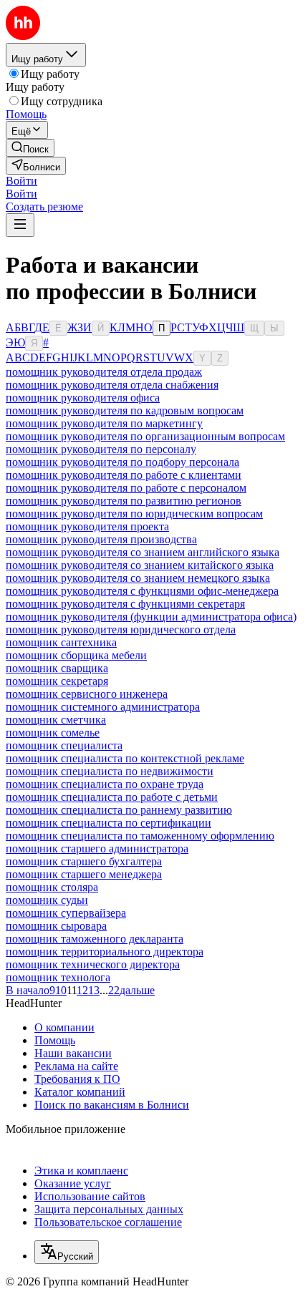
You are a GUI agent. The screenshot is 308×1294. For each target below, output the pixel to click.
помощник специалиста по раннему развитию (119, 810)
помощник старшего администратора (97, 848)
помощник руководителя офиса (83, 397)
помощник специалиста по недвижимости (109, 771)
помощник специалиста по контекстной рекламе (125, 758)
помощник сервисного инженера (87, 694)
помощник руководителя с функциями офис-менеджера (142, 591)
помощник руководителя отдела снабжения (112, 385)
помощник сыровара (56, 926)
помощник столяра (52, 887)
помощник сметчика (56, 720)
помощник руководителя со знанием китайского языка (140, 565)
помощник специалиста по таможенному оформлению (140, 836)
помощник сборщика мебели (76, 655)
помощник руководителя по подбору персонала (122, 462)
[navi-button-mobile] (20, 225)
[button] (21, 181)
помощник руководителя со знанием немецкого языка (138, 578)
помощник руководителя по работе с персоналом (126, 488)
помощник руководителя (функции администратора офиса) (151, 616)
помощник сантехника (61, 642)
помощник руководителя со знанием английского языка (142, 552)
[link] (30, 148)
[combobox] (66, 1252)
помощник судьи (47, 900)
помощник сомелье (53, 732)
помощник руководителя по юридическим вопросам (134, 513)
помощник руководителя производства (101, 539)
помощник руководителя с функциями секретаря (125, 604)
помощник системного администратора (103, 707)
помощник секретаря (57, 681)
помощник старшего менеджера (84, 874)
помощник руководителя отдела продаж (104, 372)
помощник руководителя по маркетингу (104, 423)
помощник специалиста (64, 745)
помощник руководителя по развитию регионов (123, 501)
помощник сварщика (57, 668)
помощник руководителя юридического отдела (121, 629)
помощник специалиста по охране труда (104, 784)
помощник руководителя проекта (87, 526)
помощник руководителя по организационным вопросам (145, 436)
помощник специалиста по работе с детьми (112, 797)
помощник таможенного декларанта (94, 939)
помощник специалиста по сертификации (108, 823)
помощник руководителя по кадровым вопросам (125, 410)
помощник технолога (58, 977)
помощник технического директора (93, 964)
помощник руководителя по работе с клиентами (123, 475)
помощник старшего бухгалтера (84, 861)
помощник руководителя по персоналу (101, 449)
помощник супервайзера (66, 913)
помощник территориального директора (104, 951)
